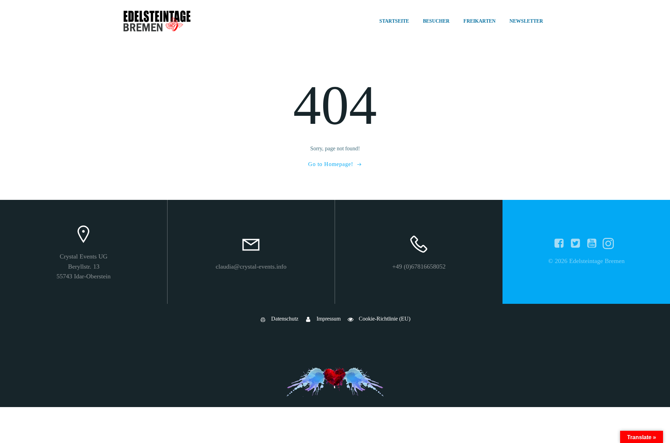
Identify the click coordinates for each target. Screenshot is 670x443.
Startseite (394, 21)
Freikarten (479, 21)
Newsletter (526, 21)
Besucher (436, 21)
